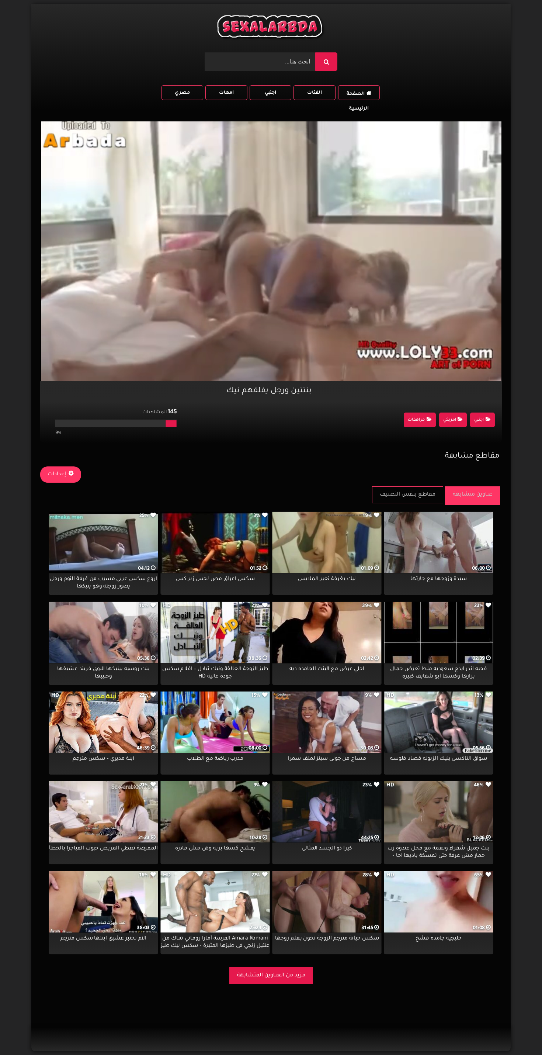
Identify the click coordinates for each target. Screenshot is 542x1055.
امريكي (449, 420)
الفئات (314, 93)
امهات (226, 93)
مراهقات (416, 420)
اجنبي (270, 93)
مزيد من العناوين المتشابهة (271, 976)
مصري (182, 93)
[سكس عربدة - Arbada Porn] (271, 28)
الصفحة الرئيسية (358, 96)
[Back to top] (518, 1033)
